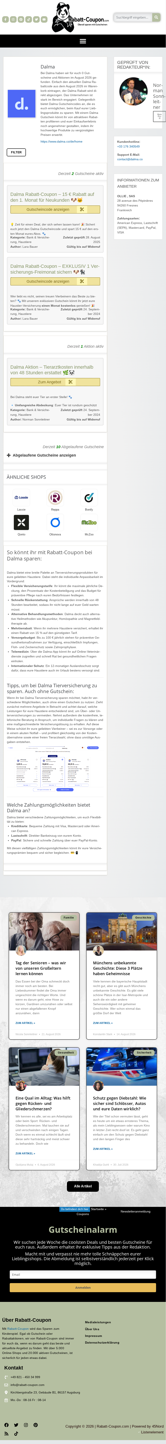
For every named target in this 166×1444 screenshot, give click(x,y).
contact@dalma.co (130, 159)
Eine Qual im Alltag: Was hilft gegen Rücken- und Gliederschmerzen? (43, 1103)
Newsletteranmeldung (135, 1211)
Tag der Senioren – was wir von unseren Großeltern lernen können (41, 968)
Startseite (97, 1209)
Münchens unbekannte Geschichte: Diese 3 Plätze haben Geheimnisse (117, 968)
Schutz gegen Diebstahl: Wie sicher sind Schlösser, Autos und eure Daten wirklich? (119, 1103)
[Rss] (6, 1433)
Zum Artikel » (25, 1023)
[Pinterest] (21, 19)
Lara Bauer (24, 246)
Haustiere (25, 242)
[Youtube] (44, 19)
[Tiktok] (28, 19)
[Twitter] (36, 19)
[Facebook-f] (5, 19)
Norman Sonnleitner (30, 419)
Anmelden (83, 1287)
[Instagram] (13, 19)
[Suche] (156, 17)
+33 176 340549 (128, 146)
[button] (83, 41)
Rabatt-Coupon (18, 1328)
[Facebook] (6, 1425)
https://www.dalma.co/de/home (61, 141)
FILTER (16, 152)
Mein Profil (159, 116)
